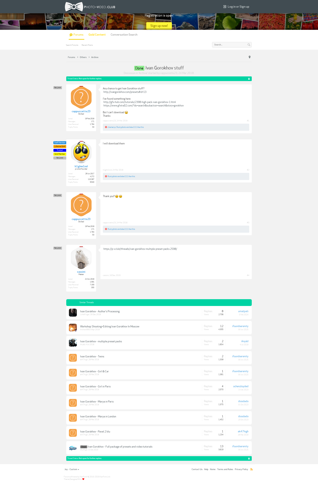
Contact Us (197, 469)
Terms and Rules (225, 469)
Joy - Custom (71, 469)
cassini (106, 275)
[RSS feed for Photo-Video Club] (251, 469)
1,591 (92, 282)
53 (93, 127)
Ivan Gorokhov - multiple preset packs (101, 341)
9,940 (92, 182)
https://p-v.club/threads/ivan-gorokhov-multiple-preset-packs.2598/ (140, 248)
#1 (248, 121)
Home (212, 469)
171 (92, 121)
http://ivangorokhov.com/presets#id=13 (125, 92)
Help (206, 469)
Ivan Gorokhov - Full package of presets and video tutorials (120, 446)
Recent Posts (87, 45)
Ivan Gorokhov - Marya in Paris (97, 401)
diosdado (243, 401)
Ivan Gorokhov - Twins (92, 356)
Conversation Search (124, 34)
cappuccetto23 (168, 73)
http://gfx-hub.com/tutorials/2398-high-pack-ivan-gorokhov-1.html (140, 102)
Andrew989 (85, 330)
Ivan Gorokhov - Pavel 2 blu (95, 431)
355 (92, 288)
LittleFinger (85, 314)
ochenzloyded (240, 386)
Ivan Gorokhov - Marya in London (98, 416)
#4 (248, 275)
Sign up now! (159, 26)
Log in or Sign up (238, 6)
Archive (143, 73)
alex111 (133, 127)
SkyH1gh (83, 450)
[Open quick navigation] (249, 57)
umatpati (243, 311)
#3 (248, 222)
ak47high (84, 360)
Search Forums (72, 45)
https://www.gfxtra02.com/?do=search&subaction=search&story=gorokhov (144, 105)
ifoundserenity (240, 326)
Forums (78, 34)
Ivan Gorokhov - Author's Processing (100, 311)
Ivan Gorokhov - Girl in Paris (95, 386)
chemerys (112, 127)
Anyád (82, 344)
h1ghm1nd (107, 170)
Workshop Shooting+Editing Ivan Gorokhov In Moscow (109, 326)
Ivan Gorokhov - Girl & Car (94, 371)
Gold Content (97, 34)
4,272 (92, 177)
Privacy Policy (241, 469)
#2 (248, 170)
